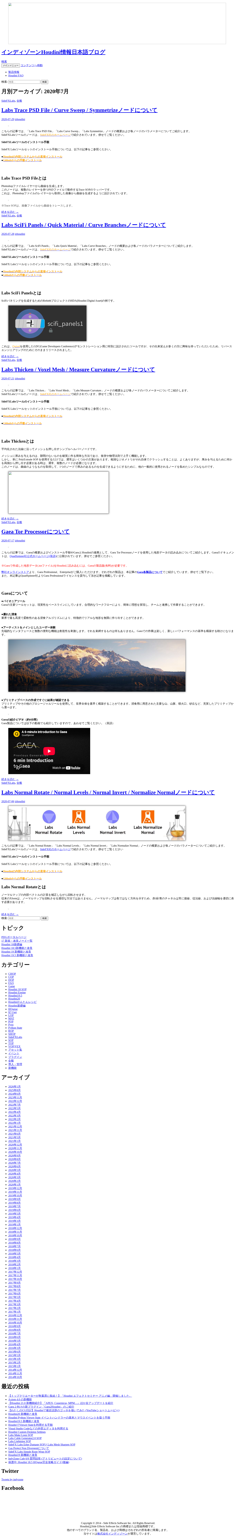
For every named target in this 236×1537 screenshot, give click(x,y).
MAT (11, 1018)
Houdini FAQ (15, 75)
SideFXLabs (8, 100)
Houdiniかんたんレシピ (22, 1002)
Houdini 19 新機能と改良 (16, 951)
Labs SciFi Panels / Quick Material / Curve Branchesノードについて (83, 225)
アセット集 (15, 1049)
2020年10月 (15, 1151)
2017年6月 (14, 1293)
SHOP (12, 1034)
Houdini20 (14, 998)
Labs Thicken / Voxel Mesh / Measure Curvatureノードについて (78, 369)
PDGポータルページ (13, 937)
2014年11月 (15, 1373)
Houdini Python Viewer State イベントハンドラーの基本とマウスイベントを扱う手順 (59, 1417)
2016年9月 (14, 1326)
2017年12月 (15, 1271)
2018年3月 (14, 1260)
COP (11, 976)
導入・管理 (15, 1064)
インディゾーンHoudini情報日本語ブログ (53, 52)
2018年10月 (15, 1235)
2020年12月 (15, 1144)
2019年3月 (14, 1220)
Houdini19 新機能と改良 (22, 1454)
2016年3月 (14, 1348)
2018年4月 (14, 1257)
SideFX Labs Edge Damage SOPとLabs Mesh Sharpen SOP (41, 1444)
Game (11, 986)
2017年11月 (15, 1275)
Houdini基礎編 (17, 1005)
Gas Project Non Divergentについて (28, 1448)
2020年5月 (14, 1170)
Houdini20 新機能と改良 (22, 1413)
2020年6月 (14, 1166)
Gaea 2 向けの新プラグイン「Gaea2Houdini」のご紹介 (41, 1406)
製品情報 (13, 72)
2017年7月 (14, 1289)
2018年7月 (14, 1246)
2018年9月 (14, 1239)
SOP (10, 1040)
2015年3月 (14, 1358)
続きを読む (10, 211)
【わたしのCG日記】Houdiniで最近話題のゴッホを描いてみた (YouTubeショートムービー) (63, 1410)
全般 (19, 100)
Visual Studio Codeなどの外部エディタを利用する (38, 1428)
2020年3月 (14, 1177)
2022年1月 (14, 1122)
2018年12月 (15, 1228)
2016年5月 (14, 1340)
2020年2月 (14, 1181)
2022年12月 (15, 1101)
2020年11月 (15, 1148)
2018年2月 (14, 1264)
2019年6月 (14, 1210)
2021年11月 (15, 1130)
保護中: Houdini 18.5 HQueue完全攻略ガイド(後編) (38, 1462)
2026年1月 (14, 1086)
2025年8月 (14, 1090)
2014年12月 (15, 1369)
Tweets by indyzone (12, 1479)
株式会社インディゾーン (112, 1533)
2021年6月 (14, 1133)
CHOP (12, 973)
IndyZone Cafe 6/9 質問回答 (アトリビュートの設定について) (45, 1458)
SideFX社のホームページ (55, 849)
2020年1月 (14, 1184)
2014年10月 (15, 1377)
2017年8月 (14, 1286)
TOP (11, 1043)
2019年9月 (14, 1199)
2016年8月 (14, 1329)
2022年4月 (14, 1112)
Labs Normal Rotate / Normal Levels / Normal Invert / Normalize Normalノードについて (108, 792)
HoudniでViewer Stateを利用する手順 (30, 1424)
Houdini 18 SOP (17, 989)
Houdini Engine (17, 992)
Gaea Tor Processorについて (35, 531)
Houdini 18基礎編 (11, 944)
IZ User (12, 1012)
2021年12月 (15, 1126)
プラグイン (15, 1057)
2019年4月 (14, 1217)
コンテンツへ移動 (32, 65)
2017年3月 (14, 1304)
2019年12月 (15, 1188)
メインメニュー (10, 65)
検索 (4, 61)
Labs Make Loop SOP (20, 1435)
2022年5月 (14, 1108)
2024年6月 (14, 1093)
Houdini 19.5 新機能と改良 (17, 955)
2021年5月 (14, 1137)
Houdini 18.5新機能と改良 (16, 948)
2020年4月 (14, 1173)
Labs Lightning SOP (19, 1441)
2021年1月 (14, 1141)
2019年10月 (15, 1195)
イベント (13, 1053)
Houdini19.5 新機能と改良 (23, 1421)
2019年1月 (14, 1224)
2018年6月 (14, 1250)
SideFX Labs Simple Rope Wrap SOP (29, 1451)
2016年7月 (14, 1333)
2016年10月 (15, 1322)
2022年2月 (14, 1119)
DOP (11, 980)
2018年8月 (14, 1242)
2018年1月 (14, 1268)
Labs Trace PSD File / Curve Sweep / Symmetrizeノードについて (79, 110)
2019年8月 (14, 1202)
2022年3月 (14, 1115)
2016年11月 (15, 1319)
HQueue (13, 1009)
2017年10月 (15, 1279)
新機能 (12, 1067)
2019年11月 (15, 1191)
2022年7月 (14, 1104)
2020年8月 (14, 1159)
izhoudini (20, 119)
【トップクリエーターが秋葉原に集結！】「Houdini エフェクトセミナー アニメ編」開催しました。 (70, 1395)
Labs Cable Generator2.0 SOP (25, 1438)
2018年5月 (14, 1253)
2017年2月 (14, 1308)
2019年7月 (14, 1206)
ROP (11, 1030)
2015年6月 (14, 1351)
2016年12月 (15, 1315)
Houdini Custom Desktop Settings (27, 1431)
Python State (15, 1027)
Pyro (10, 1024)
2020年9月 (14, 1155)
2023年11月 (15, 1097)
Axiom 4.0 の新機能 (20, 1399)
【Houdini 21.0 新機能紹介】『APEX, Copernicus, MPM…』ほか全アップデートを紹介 (60, 1403)
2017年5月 (14, 1297)
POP (10, 1021)
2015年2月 (14, 1362)
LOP (11, 1015)
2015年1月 (14, 1366)
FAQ (11, 983)
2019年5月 (14, 1213)
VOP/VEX (14, 1046)
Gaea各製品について (150, 572)
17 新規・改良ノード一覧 (16, 940)
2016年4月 (14, 1344)
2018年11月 (15, 1231)
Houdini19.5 (15, 995)
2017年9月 (14, 1282)
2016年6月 (14, 1337)
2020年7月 (14, 1162)
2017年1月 (14, 1311)
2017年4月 (14, 1300)
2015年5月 (14, 1355)
